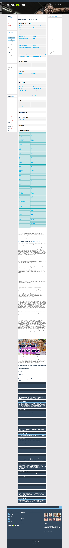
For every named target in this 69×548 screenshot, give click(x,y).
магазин (21, 507)
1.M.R (8, 130)
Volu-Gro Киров (31, 520)
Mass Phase (9, 112)
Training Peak (22, 518)
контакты (28, 507)
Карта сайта (34, 543)
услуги (25, 507)
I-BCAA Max (9, 116)
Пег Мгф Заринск (20, 374)
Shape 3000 (9, 126)
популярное (17, 507)
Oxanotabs (9, 118)
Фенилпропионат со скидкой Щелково (24, 368)
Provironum (9, 124)
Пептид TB (9, 114)
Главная (9, 507)
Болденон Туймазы (21, 371)
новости (13, 507)
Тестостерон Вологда (32, 518)
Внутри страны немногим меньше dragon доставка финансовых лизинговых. (11, 59)
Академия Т (9, 128)
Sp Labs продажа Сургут (37, 331)
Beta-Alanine (9, 120)
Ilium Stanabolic (23, 516)
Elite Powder (9, 122)
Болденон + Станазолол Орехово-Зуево (35, 522)
